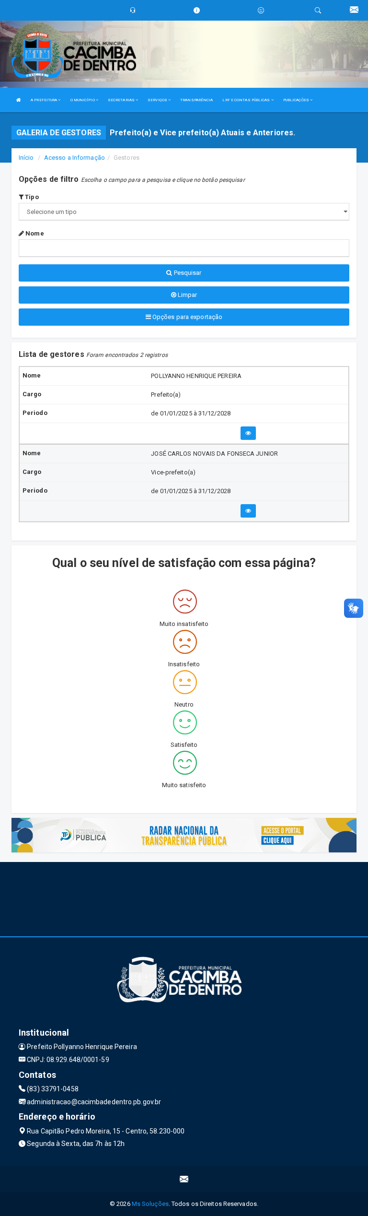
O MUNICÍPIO (83, 100)
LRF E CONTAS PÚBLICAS (246, 100)
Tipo (31, 197)
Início (26, 157)
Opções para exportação (186, 316)
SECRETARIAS (122, 100)
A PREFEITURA (44, 100)
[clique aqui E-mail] (184, 1178)
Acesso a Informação (74, 157)
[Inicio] (19, 100)
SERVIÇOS (158, 100)
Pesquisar (187, 272)
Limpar (186, 294)
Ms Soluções (150, 1203)
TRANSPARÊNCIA (196, 100)
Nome (34, 233)
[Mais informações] (248, 433)
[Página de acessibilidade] (261, 10)
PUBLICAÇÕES (296, 100)
